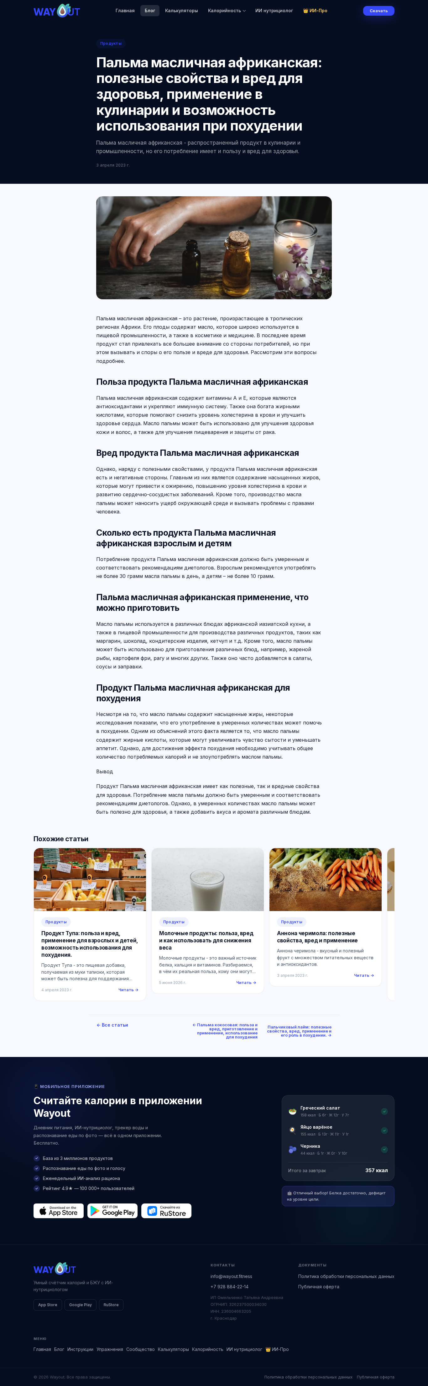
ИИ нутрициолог (274, 10)
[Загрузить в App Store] (59, 1210)
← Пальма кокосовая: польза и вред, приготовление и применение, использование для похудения (225, 1030)
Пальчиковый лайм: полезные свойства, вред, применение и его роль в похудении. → (299, 1031)
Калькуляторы (181, 10)
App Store (47, 1304)
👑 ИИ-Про (315, 10)
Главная (125, 10)
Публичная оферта (318, 1286)
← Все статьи (112, 1025)
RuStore (111, 1304)
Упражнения (110, 1349)
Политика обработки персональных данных (346, 1276)
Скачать (379, 10)
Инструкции (80, 1349)
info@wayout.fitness (231, 1276)
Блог (150, 10)
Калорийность (224, 10)
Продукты (111, 43)
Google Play (80, 1304)
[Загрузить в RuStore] (166, 1210)
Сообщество (140, 1349)
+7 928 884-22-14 (229, 1286)
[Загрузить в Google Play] (112, 1210)
